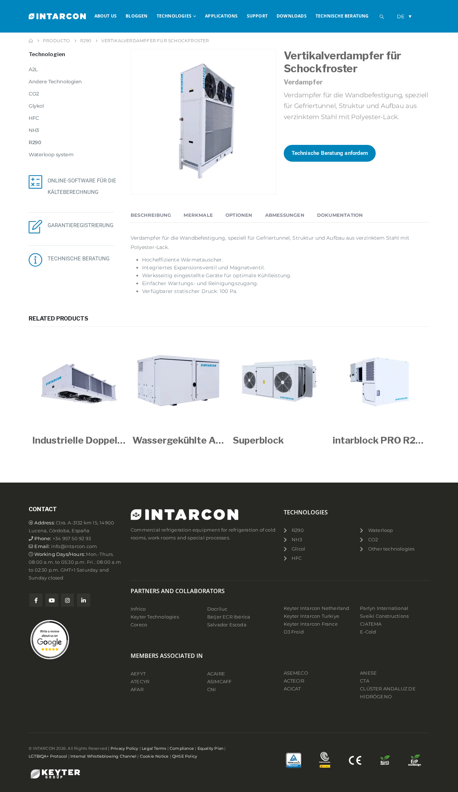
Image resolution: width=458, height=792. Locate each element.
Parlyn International (384, 608)
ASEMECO (296, 673)
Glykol (36, 106)
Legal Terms (154, 748)
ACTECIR (294, 681)
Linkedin (83, 600)
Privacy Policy (124, 748)
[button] (381, 17)
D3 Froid (294, 632)
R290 (35, 142)
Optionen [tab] (239, 215)
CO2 (34, 94)
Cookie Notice (154, 756)
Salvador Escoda (227, 624)
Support (257, 16)
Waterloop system (51, 154)
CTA (364, 681)
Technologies (174, 16)
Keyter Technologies (155, 617)
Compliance (182, 748)
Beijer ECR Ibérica (228, 617)
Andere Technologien (55, 81)
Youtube (51, 600)
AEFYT (138, 673)
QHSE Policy (184, 756)
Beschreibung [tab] (151, 215)
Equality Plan (211, 748)
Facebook (36, 600)
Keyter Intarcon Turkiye (312, 616)
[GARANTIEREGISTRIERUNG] (35, 226)
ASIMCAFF (219, 681)
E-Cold (368, 632)
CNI (211, 689)
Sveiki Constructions (384, 616)
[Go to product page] (78, 381)
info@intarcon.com (74, 546)
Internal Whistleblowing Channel (103, 756)
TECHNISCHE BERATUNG (78, 258)
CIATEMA (370, 624)
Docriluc (217, 609)
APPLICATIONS (221, 16)
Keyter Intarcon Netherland (317, 608)
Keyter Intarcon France (311, 624)
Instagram (67, 600)
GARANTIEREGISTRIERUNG (80, 225)
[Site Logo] (57, 16)
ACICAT (292, 688)
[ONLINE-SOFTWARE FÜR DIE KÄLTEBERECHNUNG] (35, 182)
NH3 (34, 130)
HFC (34, 118)
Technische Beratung (342, 16)
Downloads (292, 16)
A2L (33, 69)
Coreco (139, 624)
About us (105, 16)
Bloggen (136, 16)
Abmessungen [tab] (284, 215)
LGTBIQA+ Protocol (48, 756)
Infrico (138, 609)
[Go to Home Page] (31, 41)
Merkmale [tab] (198, 215)
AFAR (138, 689)
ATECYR (140, 681)
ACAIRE (216, 673)
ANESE (368, 673)
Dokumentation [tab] (340, 215)
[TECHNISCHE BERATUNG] (35, 260)
